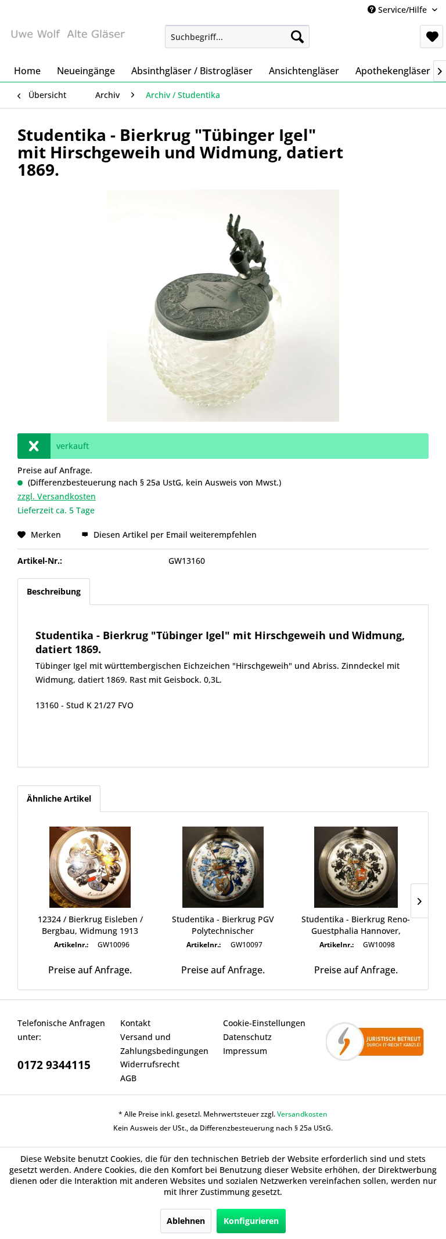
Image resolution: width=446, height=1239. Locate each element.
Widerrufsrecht (149, 1064)
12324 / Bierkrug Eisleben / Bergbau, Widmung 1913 (90, 925)
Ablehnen (186, 1220)
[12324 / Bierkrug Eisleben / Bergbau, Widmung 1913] (90, 867)
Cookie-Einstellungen (264, 1022)
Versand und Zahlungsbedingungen (164, 1043)
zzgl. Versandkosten (56, 496)
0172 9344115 (54, 1065)
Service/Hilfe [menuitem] (402, 9)
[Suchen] (297, 36)
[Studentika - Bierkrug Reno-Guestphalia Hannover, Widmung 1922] (355, 867)
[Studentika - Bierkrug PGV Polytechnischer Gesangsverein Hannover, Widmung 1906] (223, 867)
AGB (128, 1078)
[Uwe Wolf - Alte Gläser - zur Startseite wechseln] (67, 39)
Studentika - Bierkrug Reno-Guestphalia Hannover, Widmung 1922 (355, 925)
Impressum (245, 1050)
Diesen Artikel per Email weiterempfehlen (174, 534)
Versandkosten (302, 1114)
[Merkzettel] (431, 36)
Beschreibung (54, 591)
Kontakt (135, 1022)
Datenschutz (247, 1036)
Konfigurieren (251, 1220)
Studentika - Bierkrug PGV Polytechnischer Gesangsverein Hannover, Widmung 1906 (223, 925)
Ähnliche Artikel (59, 798)
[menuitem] (237, 36)
